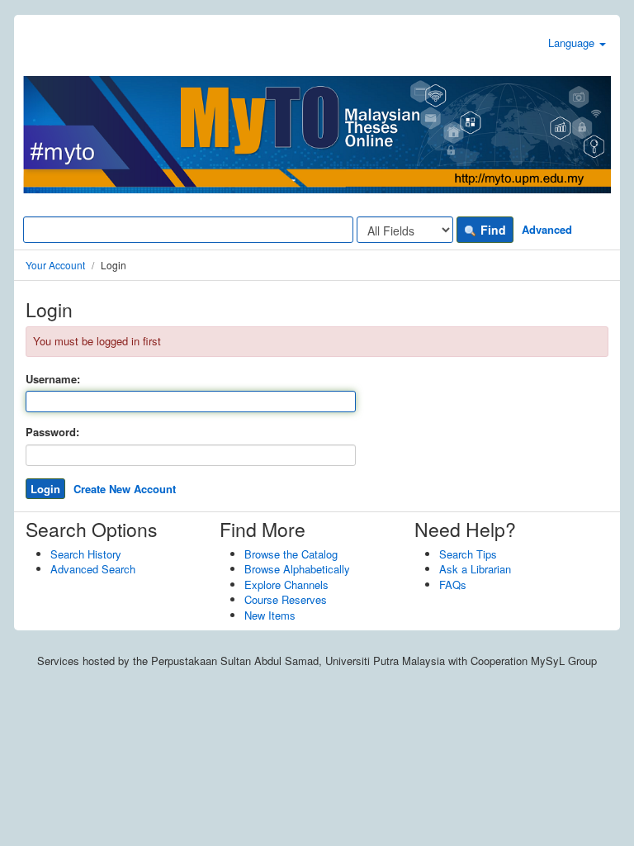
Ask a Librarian (475, 569)
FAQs (452, 584)
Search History (85, 554)
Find (491, 229)
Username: (53, 379)
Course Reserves (285, 599)
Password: (52, 432)
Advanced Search (92, 569)
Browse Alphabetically (297, 569)
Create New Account (124, 489)
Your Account (55, 265)
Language (573, 42)
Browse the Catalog (291, 554)
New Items (270, 615)
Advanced (547, 229)
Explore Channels (286, 584)
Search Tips (468, 554)
